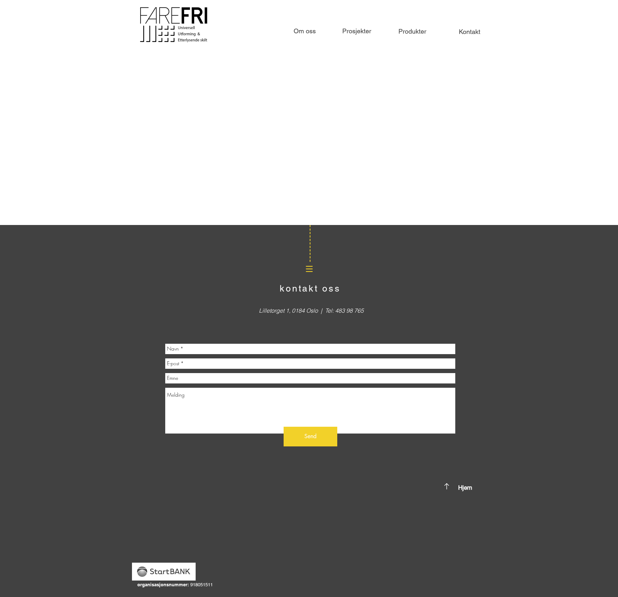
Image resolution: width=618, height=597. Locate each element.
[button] (412, 31)
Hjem (465, 487)
